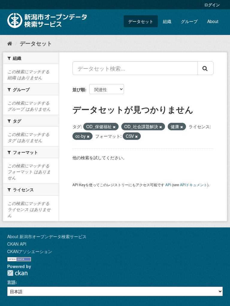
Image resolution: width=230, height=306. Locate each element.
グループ (189, 21)
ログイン (212, 4)
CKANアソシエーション (29, 251)
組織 (167, 21)
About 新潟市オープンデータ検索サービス (47, 236)
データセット (140, 21)
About (212, 21)
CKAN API (16, 244)
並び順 (78, 89)
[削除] (114, 126)
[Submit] (205, 68)
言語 (11, 282)
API (168, 184)
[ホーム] (9, 43)
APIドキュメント (193, 184)
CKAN (17, 273)
